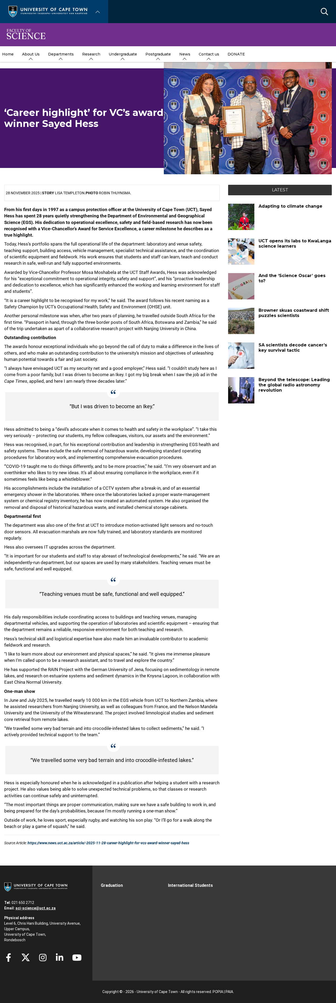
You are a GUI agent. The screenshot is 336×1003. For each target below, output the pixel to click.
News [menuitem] (184, 54)
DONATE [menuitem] (236, 54)
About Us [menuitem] (31, 54)
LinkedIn (59, 957)
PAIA (229, 992)
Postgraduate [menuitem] (158, 54)
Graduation (112, 885)
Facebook (8, 957)
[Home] (47, 11)
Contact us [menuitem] (209, 54)
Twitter (25, 957)
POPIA (218, 992)
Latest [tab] (280, 189)
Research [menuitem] (91, 54)
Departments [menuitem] (61, 54)
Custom (42, 957)
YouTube (77, 957)
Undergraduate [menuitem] (123, 54)
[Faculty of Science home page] (26, 34)
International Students (190, 885)
